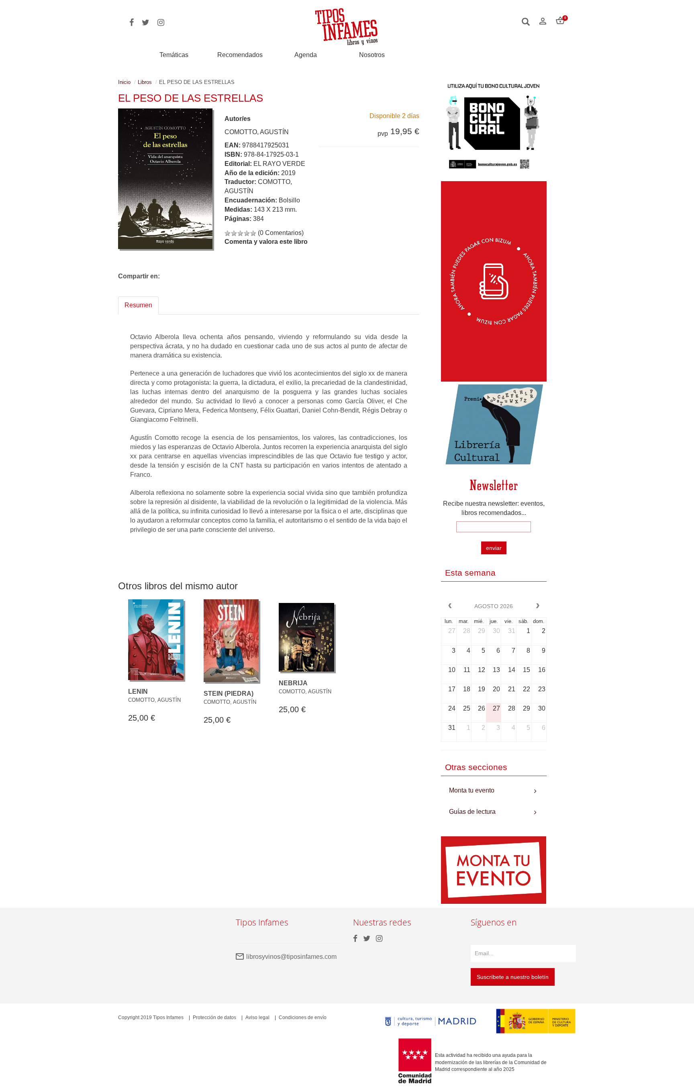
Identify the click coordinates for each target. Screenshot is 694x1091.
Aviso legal (257, 1017)
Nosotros (372, 54)
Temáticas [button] (173, 54)
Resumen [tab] (138, 305)
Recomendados (240, 54)
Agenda (305, 54)
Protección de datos (214, 1017)
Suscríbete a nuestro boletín (513, 977)
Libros (145, 82)
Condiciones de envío (303, 1017)
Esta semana (470, 572)
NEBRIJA (293, 683)
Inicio (124, 82)
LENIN (138, 691)
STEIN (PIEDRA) (228, 693)
